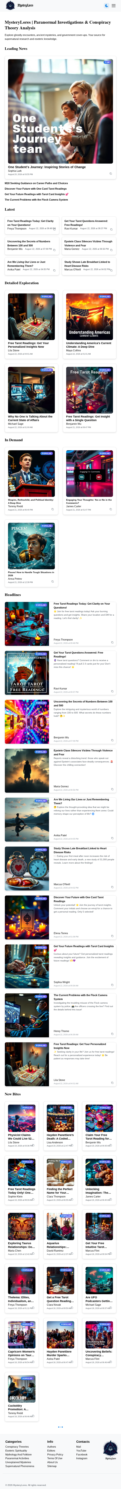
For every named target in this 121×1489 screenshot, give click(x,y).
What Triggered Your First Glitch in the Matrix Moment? (99, 1407)
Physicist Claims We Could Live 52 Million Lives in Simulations (20, 1137)
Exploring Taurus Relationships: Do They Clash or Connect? (20, 1245)
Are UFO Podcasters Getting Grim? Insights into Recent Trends (99, 1299)
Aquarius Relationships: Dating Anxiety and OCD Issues (59, 1245)
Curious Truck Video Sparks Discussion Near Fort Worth (58, 1407)
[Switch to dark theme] (106, 5)
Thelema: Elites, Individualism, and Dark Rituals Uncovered (20, 1299)
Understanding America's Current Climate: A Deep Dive (88, 345)
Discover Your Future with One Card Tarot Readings (36, 188)
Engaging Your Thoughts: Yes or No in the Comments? (89, 501)
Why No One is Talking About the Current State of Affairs (30, 418)
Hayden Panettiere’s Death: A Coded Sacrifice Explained (60, 1137)
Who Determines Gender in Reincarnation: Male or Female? (60, 1461)
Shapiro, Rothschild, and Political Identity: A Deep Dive (31, 501)
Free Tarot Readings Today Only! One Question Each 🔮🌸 (21, 1191)
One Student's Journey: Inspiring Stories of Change (47, 167)
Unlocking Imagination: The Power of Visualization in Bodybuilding (97, 1191)
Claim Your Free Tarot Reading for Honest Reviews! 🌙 (99, 1137)
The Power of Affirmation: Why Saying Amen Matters (97, 1461)
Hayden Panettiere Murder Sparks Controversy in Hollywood (59, 1353)
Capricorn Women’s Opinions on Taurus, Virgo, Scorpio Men (21, 1353)
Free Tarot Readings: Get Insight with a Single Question (88, 418)
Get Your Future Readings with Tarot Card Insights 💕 (37, 194)
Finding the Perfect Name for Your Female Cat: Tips (59, 1191)
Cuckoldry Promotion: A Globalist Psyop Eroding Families (19, 1407)
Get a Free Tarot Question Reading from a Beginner (59, 1299)
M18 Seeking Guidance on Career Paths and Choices (36, 183)
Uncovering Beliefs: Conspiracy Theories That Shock (99, 1353)
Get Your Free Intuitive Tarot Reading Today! (96, 1245)
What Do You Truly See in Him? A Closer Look (20, 1461)
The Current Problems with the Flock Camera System (36, 199)
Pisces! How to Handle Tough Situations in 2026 (31, 574)
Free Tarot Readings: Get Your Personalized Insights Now (28, 345)
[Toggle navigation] (113, 5)
